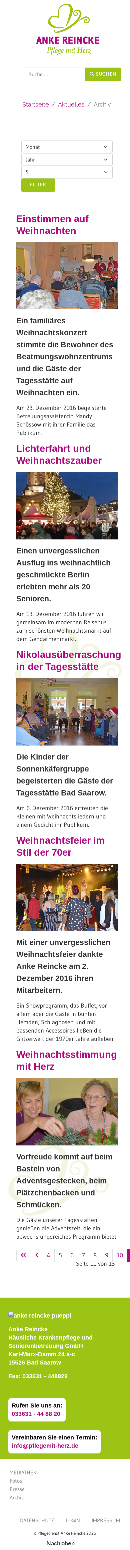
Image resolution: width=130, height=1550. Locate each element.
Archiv (17, 1497)
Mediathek (23, 1472)
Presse (17, 1489)
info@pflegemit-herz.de (45, 1445)
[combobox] (54, 74)
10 (120, 1255)
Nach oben (61, 1543)
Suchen (106, 74)
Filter (38, 184)
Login (73, 1520)
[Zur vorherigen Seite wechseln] (37, 1255)
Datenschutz (37, 1520)
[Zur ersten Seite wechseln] (23, 1255)
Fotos (16, 1480)
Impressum (106, 1520)
